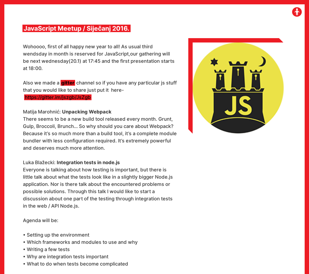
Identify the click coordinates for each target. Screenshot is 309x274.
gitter (67, 83)
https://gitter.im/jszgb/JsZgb (58, 97)
